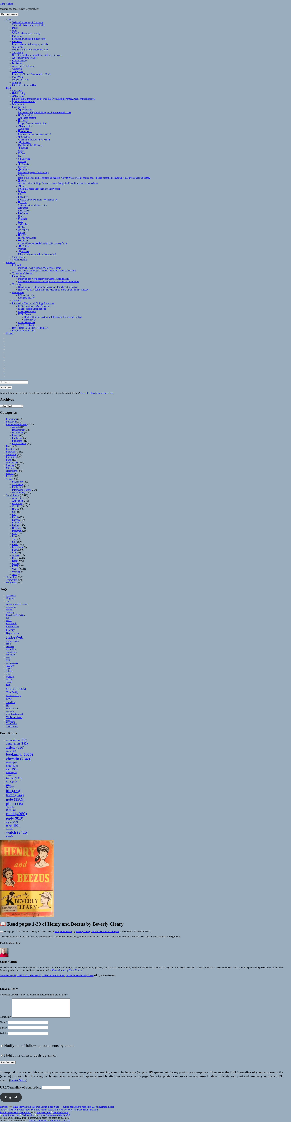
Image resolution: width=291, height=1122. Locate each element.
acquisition (16, 740)
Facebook (11, 623)
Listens (37, 198)
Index (15, 28)
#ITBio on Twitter (27, 325)
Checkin (16, 506)
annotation (17, 743)
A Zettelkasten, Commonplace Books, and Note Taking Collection (44, 270)
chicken (11, 763)
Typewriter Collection (22, 273)
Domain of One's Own (15, 615)
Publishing (17, 440)
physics (9, 668)
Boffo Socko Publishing (23, 330)
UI (7, 705)
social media (16, 688)
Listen (15, 544)
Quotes (23, 214)
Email (3, 1027)
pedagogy (10, 665)
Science (9, 479)
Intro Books (30, 319)
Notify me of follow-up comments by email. (39, 1045)
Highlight (16, 528)
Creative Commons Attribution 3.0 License (49, 1120)
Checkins (34, 138)
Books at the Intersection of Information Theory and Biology (53, 317)
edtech (9, 621)
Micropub (10, 654)
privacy (8, 674)
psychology (10, 677)
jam (10, 787)
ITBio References (26, 322)
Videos (42, 242)
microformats (11, 652)
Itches (58, 182)
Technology (11, 577)
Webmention (14, 717)
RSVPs (27, 236)
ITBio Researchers (27, 311)
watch (17, 832)
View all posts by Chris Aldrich (67, 970)
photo (14, 804)
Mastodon (10, 646)
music (8, 657)
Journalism (11, 454)
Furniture (10, 449)
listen (15, 795)
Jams (39, 187)
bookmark (19, 754)
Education (11, 421)
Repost (15, 563)
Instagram (17, 530)
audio (11, 751)
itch (8, 785)
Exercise (24, 160)
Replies (23, 225)
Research (10, 262)
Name (4, 1022)
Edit (14, 514)
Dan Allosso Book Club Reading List (30, 328)
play (9, 807)
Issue (14, 533)
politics (9, 671)
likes (22, 192)
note (15, 799)
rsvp (13, 825)
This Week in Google (13, 696)
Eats (21, 154)
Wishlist (23, 247)
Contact (9, 333)
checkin (18, 758)
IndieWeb (16, 265)
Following (28, 37)
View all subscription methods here (97, 393)
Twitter (10, 702)
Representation (19, 443)
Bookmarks (34, 132)
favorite (10, 775)
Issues (84, 176)
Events (15, 517)
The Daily (12, 692)
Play (14, 552)
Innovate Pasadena (12, 641)
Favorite (16, 522)
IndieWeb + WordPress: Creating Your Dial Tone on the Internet (48, 281)
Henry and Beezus (63, 931)
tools (9, 698)
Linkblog (53, 97)
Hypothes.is (12, 633)
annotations (11, 595)
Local (9, 460)
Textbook (16, 300)
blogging (10, 598)
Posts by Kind (19, 107)
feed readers (12, 626)
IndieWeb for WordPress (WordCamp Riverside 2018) (44, 278)
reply (14, 818)
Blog (8, 88)
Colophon (17, 68)
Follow (15, 525)
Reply (15, 560)
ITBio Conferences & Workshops (34, 306)
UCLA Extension (26, 295)
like (13, 791)
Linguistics (11, 457)
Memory (10, 465)
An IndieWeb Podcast (24, 101)
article (15, 747)
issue (11, 781)
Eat (13, 511)
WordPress (11, 582)
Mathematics (18, 292)
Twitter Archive (19, 259)
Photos (24, 209)
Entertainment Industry (17, 424)
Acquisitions (44, 111)
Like (14, 541)
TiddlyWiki (31, 72)
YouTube (11, 723)
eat (12, 769)
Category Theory (26, 298)
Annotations (27, 116)
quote (11, 809)
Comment (5, 1016)
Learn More (18, 1080)
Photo (15, 550)
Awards (16, 427)
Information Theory (21, 490)
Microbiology (18, 492)
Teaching (16, 284)
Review (9, 476)
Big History (17, 481)
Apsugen (16, 82)
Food (8, 446)
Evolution (17, 487)
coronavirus (11, 607)
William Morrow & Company (106, 931)
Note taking (11, 470)
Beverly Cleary (83, 931)
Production (17, 438)
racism (9, 679)
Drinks (23, 149)
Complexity (17, 484)
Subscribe (17, 90)
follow (14, 778)
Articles (32, 122)
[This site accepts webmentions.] (27, 1115)
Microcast (19, 104)
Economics (11, 419)
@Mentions (30, 48)
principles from (43, 1112)
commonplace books (17, 604)
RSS (8, 684)
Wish (14, 574)
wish (9, 836)
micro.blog (11, 649)
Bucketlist (17, 63)
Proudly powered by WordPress (15, 1112)
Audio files (25, 127)
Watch (15, 569)
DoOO (8, 618)
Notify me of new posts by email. (30, 1055)
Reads (22, 220)
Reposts (23, 231)
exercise (11, 772)
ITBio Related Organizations (32, 308)
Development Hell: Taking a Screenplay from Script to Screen (47, 287)
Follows (33, 171)
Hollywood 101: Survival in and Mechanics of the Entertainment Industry (53, 289)
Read (14, 558)
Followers (30, 42)
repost (12, 821)
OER (8, 660)
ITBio (8, 644)
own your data (12, 663)
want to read (12, 708)
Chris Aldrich (6, 3)
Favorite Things (19, 60)
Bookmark (17, 503)
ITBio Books (24, 314)
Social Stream (18, 257)
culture (9, 609)
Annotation (17, 500)
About (9, 19)
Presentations (18, 276)
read (16, 813)
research (9, 682)
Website (4, 1033)
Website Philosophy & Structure (27, 22)
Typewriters (11, 580)
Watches (37, 252)
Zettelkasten (12, 726)
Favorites (24, 165)
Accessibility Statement (23, 66)
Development (18, 430)
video (9, 829)
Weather (16, 571)
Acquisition (17, 498)
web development (14, 714)
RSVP (15, 566)
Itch (14, 536)
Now (26, 32)
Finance (16, 435)
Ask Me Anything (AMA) (24, 58)
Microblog (20, 93)
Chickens (29, 143)
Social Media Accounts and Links (28, 25)
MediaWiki (20, 78)
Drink (15, 509)
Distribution (17, 432)
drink (12, 765)
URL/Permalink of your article (20, 1087)
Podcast (9, 473)
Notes (32, 203)
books (8, 601)
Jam (14, 539)
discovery (10, 612)
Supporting (37, 53)
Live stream (17, 547)
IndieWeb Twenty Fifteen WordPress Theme (39, 268)
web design (10, 711)
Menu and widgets (9, 14)
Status (3, 975)
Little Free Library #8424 (24, 85)
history (10, 629)
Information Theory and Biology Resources (33, 303)
